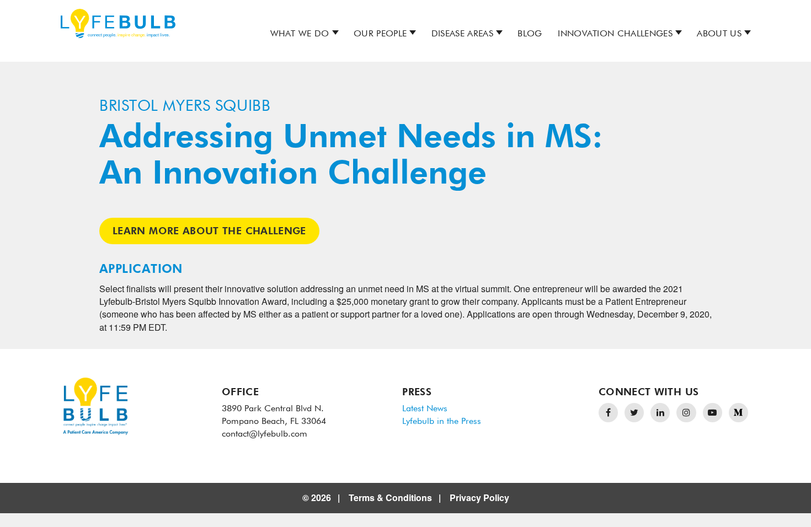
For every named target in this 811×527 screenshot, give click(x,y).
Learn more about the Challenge (209, 231)
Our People (380, 34)
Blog (529, 34)
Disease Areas (462, 34)
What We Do (299, 34)
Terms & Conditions (390, 497)
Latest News (424, 409)
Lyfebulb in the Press (441, 421)
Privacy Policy (479, 497)
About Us (719, 34)
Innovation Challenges (615, 34)
